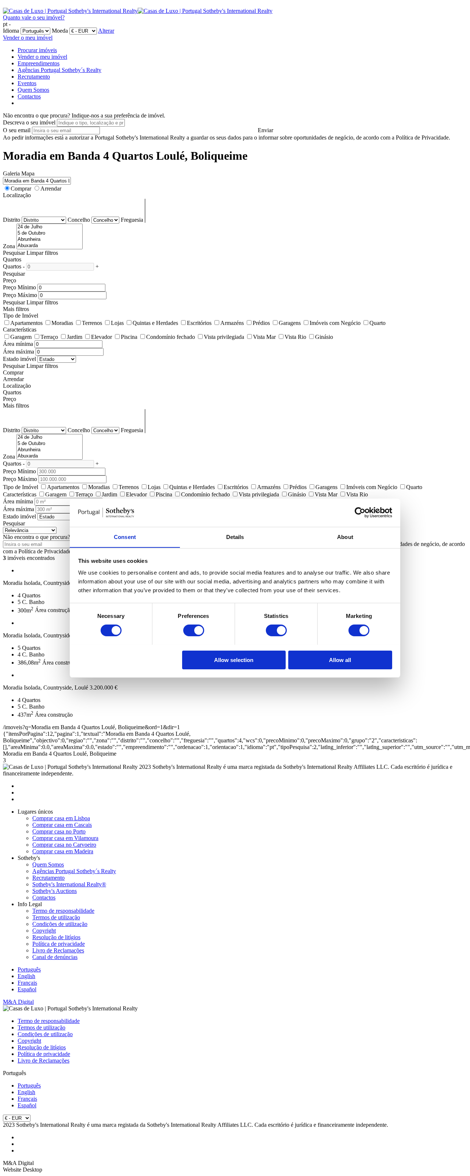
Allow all (340, 659)
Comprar (21, 188)
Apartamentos (26, 323)
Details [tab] (235, 536)
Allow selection (233, 659)
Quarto (377, 323)
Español (27, 989)
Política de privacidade (58, 944)
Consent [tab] (125, 536)
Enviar (265, 130)
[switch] (193, 630)
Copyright (44, 930)
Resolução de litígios (56, 937)
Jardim (74, 337)
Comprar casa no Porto (59, 831)
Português (29, 969)
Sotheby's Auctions (54, 891)
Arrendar (50, 188)
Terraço (49, 337)
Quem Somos (33, 90)
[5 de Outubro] (49, 233)
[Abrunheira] (49, 239)
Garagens (290, 323)
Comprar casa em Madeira (62, 851)
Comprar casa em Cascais (62, 825)
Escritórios (199, 323)
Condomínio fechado (170, 337)
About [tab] (345, 536)
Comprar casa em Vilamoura (65, 838)
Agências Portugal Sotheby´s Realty (59, 70)
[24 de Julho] (49, 227)
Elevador (101, 337)
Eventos (27, 83)
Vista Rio (295, 337)
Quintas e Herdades (155, 323)
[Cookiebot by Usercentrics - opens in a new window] (360, 512)
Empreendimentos (38, 63)
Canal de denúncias (54, 957)
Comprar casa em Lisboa (61, 818)
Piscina (129, 337)
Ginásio (324, 337)
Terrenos (92, 323)
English (26, 976)
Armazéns (232, 323)
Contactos (29, 96)
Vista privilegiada (224, 337)
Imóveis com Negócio (335, 323)
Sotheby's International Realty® (69, 884)
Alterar (106, 31)
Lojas (117, 323)
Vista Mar (264, 337)
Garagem (21, 337)
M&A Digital (18, 1002)
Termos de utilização (56, 917)
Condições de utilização (59, 924)
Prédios (261, 323)
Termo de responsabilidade (63, 911)
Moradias (62, 323)
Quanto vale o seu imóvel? (34, 17)
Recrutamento (34, 76)
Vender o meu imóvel (28, 38)
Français (27, 983)
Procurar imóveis (37, 50)
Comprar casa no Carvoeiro (64, 845)
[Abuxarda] (49, 246)
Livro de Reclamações (58, 950)
